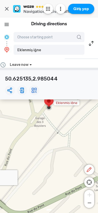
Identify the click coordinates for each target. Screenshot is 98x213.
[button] (49, 50)
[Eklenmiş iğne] (49, 103)
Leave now (19, 65)
